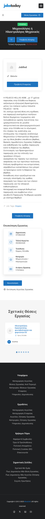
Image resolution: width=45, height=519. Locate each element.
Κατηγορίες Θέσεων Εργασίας (22, 388)
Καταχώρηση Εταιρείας (22, 413)
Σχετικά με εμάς (22, 468)
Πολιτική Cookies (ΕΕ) (22, 449)
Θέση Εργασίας (31, 15)
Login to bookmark (11, 39)
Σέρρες (18, 206)
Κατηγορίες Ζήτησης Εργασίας (22, 420)
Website (13, 76)
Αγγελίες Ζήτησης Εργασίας (22, 417)
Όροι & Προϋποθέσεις (22, 442)
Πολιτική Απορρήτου (23, 446)
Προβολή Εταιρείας (22, 84)
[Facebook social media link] (14, 512)
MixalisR (27, 501)
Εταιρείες (22, 391)
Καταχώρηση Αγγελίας (22, 381)
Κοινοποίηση (12, 283)
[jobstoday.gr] (11, 5)
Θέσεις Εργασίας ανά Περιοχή (22, 384)
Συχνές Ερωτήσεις (22, 481)
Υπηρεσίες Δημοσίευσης (22, 394)
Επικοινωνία (22, 452)
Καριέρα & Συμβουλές (22, 439)
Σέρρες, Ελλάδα (22, 251)
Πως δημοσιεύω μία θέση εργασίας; (22, 471)
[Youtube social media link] (31, 512)
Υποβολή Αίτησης (27, 40)
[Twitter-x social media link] (20, 512)
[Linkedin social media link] (25, 512)
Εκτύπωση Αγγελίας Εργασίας (20, 289)
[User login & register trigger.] (3, 15)
